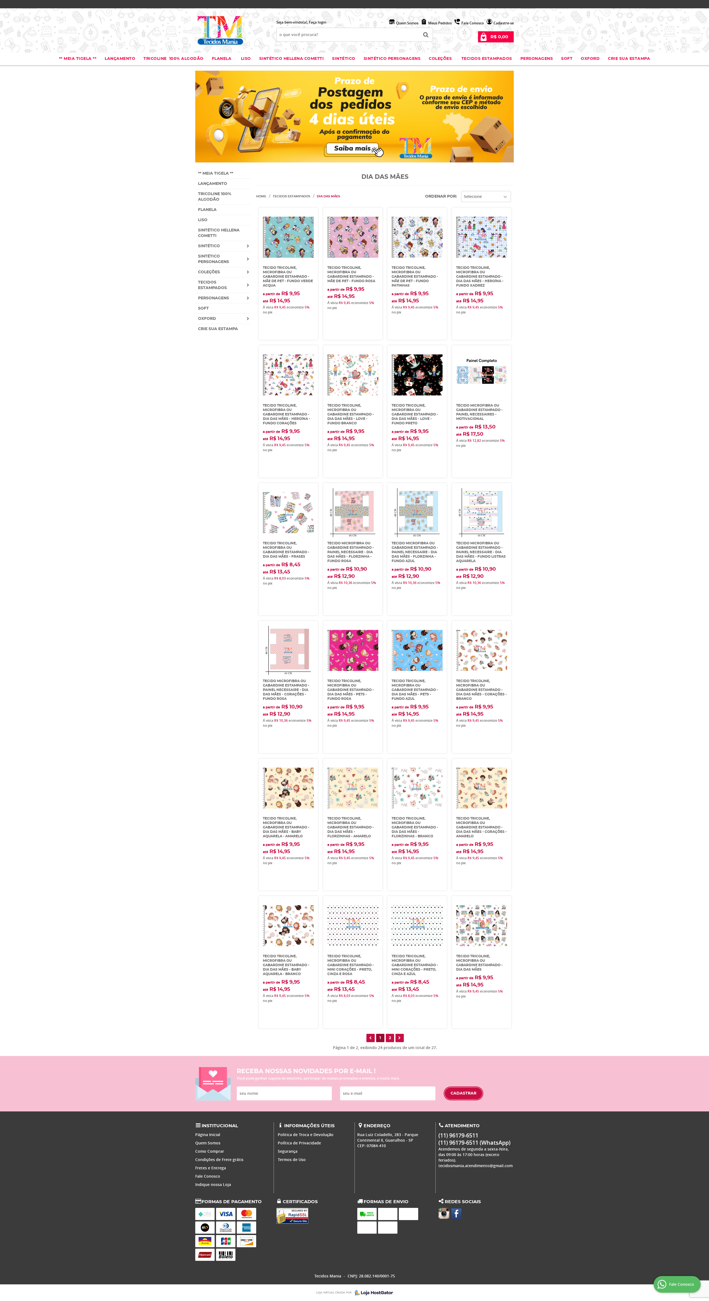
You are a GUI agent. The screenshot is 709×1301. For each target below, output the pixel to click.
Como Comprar (209, 1151)
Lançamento (120, 59)
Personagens (536, 59)
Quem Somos (407, 23)
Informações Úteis (309, 1126)
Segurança (287, 1151)
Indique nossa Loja (213, 1184)
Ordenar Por (440, 196)
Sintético (343, 59)
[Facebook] (456, 1213)
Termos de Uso (292, 1159)
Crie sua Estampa (629, 59)
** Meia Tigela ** (78, 59)
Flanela (222, 59)
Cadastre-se (504, 23)
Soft (566, 59)
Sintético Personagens (392, 59)
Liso (245, 59)
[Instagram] (443, 1213)
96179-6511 (456, 4)
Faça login (317, 22)
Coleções (441, 59)
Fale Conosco (472, 23)
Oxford (590, 59)
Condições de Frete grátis (219, 1159)
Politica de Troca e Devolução (305, 1134)
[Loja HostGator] (372, 1292)
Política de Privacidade (299, 1143)
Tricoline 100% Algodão (173, 59)
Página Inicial (207, 1134)
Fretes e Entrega (210, 1167)
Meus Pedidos (440, 23)
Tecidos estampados (486, 59)
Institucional (220, 1126)
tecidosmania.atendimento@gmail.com (475, 1165)
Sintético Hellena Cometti (291, 59)
